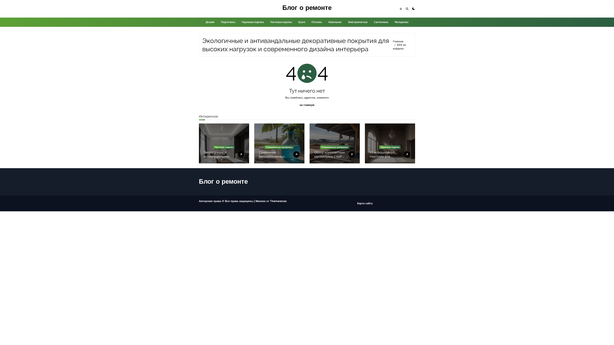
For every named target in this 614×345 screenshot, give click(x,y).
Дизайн (210, 22)
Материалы (402, 22)
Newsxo (261, 201)
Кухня (301, 22)
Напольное (335, 22)
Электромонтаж (358, 22)
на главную (307, 105)
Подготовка (228, 22)
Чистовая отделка (281, 22)
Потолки (316, 22)
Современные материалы (279, 147)
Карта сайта (365, 203)
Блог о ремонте (307, 8)
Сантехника (381, 22)
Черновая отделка (253, 22)
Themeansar (278, 201)
